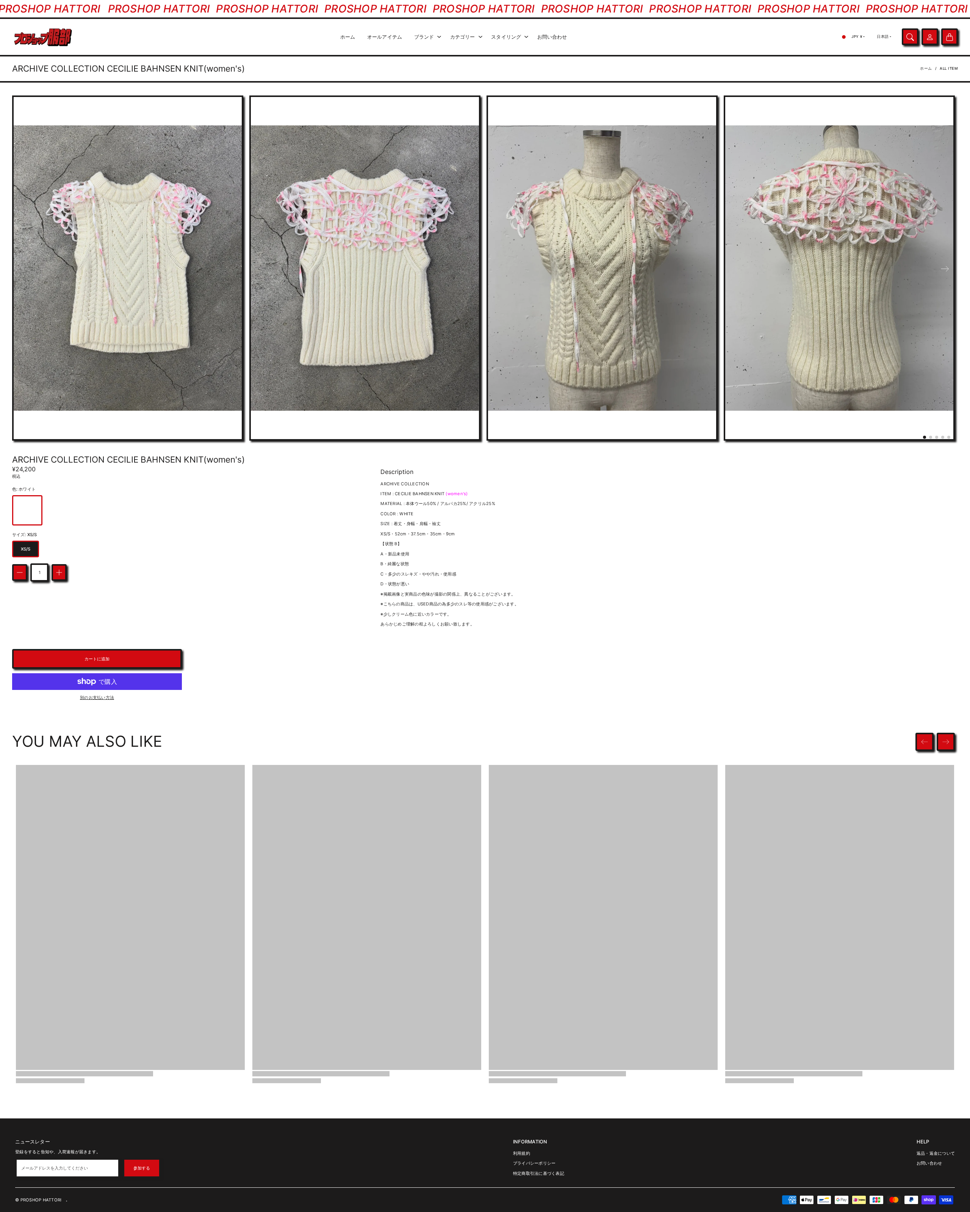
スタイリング (506, 37)
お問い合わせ (552, 37)
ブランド (424, 37)
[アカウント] (930, 37)
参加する (141, 1168)
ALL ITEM (949, 68)
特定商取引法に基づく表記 (538, 1173)
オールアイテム (384, 37)
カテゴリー (462, 37)
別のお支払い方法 (97, 697)
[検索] (910, 37)
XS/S (25, 549)
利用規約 (521, 1153)
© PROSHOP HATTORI (38, 1200)
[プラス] (59, 572)
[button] (924, 437)
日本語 (883, 36)
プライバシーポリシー (534, 1163)
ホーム (347, 37)
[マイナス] (19, 572)
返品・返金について (936, 1153)
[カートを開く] (949, 37)
